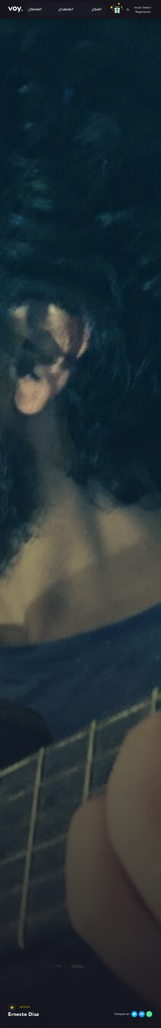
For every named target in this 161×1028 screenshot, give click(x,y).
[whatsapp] (149, 1014)
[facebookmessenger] (142, 1014)
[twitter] (134, 1014)
